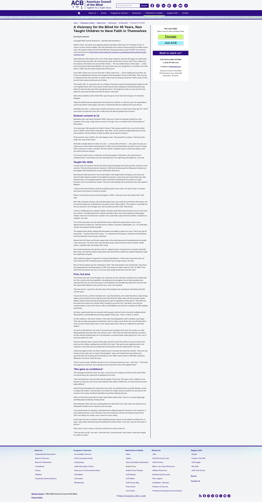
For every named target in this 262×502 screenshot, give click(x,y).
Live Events (130, 491)
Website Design (37, 494)
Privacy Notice (37, 498)
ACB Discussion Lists (160, 458)
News (128, 454)
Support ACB (172, 13)
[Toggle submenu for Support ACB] (179, 13)
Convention (78, 479)
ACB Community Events (83, 458)
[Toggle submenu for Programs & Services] (129, 13)
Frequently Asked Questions (46, 479)
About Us (92, 13)
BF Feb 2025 (123, 23)
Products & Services (160, 487)
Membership (79, 483)
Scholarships (79, 462)
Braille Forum (101, 23)
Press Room (130, 487)
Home (79, 13)
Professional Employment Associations (167, 491)
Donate (170, 37)
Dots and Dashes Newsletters (137, 462)
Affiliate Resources (159, 470)
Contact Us (195, 481)
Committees (39, 466)
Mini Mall (194, 466)
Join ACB (171, 43)
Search (144, 6)
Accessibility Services (82, 454)
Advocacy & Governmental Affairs (87, 470)
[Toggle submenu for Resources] (142, 13)
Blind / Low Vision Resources (163, 466)
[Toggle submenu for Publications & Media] (164, 13)
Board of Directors (42, 458)
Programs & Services (119, 13)
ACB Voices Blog (132, 483)
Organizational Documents (45, 454)
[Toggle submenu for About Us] (97, 13)
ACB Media (78, 475)
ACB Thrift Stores (198, 470)
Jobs (154, 454)
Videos (128, 458)
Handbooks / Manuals (160, 483)
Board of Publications (43, 462)
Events (103, 13)
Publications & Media (153, 13)
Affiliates (38, 475)
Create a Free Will (198, 458)
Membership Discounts (161, 475)
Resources (136, 13)
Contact (185, 13)
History (38, 470)
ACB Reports (131, 475)
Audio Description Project (84, 466)
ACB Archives (157, 462)
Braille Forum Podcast (134, 470)
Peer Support (157, 479)
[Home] (91, 4)
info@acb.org (175, 67)
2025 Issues (112, 23)
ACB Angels (196, 462)
